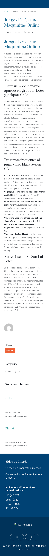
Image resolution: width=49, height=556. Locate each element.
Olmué (9, 428)
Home (6, 11)
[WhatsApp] (36, 537)
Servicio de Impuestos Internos (23, 468)
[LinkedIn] (28, 537)
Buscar (9, 350)
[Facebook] (13, 537)
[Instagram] (21, 537)
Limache (8, 398)
